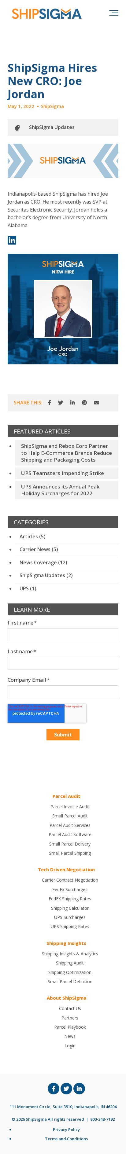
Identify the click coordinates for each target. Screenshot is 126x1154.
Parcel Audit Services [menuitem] (70, 825)
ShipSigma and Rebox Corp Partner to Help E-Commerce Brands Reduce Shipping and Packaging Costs (66, 452)
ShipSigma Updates (52, 127)
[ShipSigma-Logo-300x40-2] (46, 14)
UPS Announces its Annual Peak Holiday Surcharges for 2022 (60, 490)
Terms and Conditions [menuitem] (66, 1138)
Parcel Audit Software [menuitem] (70, 834)
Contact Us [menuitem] (70, 1008)
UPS (28, 588)
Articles (33, 536)
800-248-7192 (102, 1119)
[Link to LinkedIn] (79, 1088)
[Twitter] (60, 403)
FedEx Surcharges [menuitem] (69, 889)
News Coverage (43, 562)
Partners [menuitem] (69, 1018)
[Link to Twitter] (66, 1088)
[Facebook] (49, 403)
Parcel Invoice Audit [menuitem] (69, 806)
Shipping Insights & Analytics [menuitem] (70, 954)
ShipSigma (52, 106)
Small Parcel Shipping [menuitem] (70, 853)
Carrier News (39, 549)
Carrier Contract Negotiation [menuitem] (70, 880)
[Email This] (96, 403)
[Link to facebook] (53, 1088)
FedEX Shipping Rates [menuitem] (70, 898)
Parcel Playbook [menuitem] (70, 1027)
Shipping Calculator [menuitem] (70, 908)
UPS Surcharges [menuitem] (70, 917)
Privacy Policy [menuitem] (66, 1129)
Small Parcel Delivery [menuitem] (70, 844)
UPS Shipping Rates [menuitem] (70, 926)
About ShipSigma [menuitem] (66, 998)
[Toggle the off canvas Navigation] (113, 14)
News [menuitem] (70, 1036)
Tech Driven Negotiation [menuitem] (66, 869)
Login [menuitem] (70, 1046)
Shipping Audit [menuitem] (70, 963)
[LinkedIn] (72, 403)
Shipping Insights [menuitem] (66, 943)
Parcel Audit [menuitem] (66, 796)
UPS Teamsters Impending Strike (62, 473)
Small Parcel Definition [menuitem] (70, 981)
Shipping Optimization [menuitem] (69, 972)
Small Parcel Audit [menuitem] (70, 816)
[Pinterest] (84, 403)
